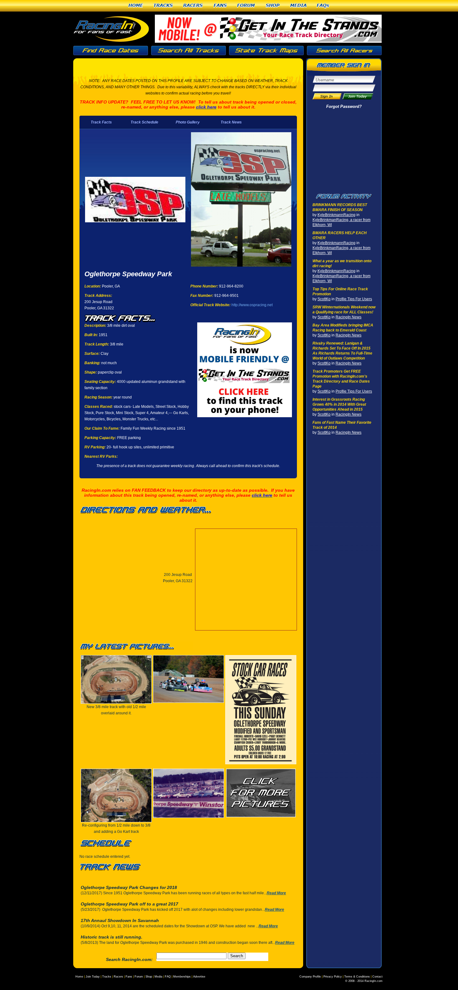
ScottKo (324, 299)
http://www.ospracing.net (252, 305)
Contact (377, 976)
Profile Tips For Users (354, 299)
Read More (276, 893)
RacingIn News (348, 317)
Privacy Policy (332, 976)
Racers (193, 5)
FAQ (168, 976)
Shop (273, 5)
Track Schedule (144, 122)
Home (136, 5)
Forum (246, 5)
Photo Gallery (188, 122)
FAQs (323, 5)
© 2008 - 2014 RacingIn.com (364, 981)
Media (298, 5)
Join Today (93, 976)
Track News (231, 122)
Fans (220, 5)
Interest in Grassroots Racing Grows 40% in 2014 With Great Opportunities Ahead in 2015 (339, 404)
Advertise (199, 976)
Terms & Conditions (357, 976)
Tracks (163, 5)
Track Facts (101, 122)
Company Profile (310, 976)
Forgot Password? (344, 106)
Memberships (182, 976)
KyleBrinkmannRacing (336, 215)
